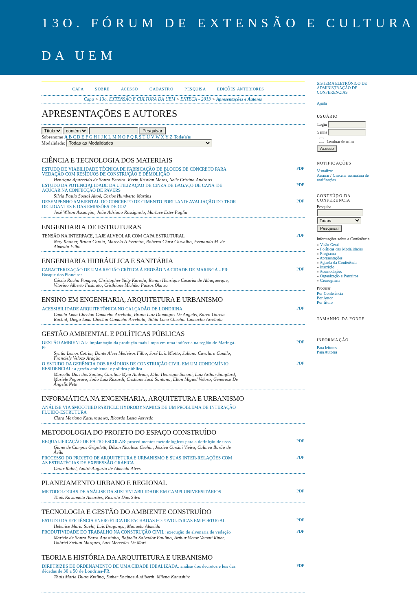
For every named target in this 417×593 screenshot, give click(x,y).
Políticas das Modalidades (341, 249)
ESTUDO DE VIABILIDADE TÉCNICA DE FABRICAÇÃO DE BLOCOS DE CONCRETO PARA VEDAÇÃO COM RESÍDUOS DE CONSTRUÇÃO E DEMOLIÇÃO (134, 171)
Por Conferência (330, 293)
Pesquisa (195, 89)
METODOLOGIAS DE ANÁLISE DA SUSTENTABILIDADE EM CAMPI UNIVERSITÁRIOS (131, 491)
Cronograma (330, 280)
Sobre (102, 89)
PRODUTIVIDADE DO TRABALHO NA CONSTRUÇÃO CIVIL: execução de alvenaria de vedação (136, 531)
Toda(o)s (182, 136)
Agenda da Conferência (338, 262)
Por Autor (325, 298)
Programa (328, 253)
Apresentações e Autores (239, 99)
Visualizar (325, 171)
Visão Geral (329, 244)
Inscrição (327, 267)
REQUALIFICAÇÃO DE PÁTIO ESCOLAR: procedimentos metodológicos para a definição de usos (136, 441)
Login (322, 124)
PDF (300, 169)
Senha (322, 132)
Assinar (323, 175)
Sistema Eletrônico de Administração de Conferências (342, 87)
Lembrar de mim (340, 141)
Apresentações (331, 258)
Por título (325, 302)
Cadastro (161, 89)
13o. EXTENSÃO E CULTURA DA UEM (137, 99)
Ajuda (322, 103)
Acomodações (331, 271)
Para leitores (327, 347)
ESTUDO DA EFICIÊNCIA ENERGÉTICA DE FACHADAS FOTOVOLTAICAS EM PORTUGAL (134, 520)
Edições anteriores (240, 89)
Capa (77, 89)
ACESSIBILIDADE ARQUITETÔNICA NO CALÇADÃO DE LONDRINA (112, 308)
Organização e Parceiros (339, 276)
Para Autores (327, 352)
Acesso (129, 89)
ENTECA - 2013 (195, 99)
